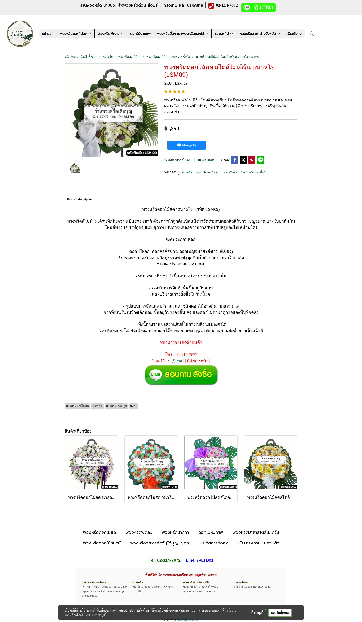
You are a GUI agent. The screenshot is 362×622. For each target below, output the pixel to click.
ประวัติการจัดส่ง (214, 543)
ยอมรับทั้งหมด (280, 612)
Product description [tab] (80, 199)
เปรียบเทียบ (208, 160)
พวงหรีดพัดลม (109, 33)
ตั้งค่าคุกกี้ (257, 612)
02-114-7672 (227, 5)
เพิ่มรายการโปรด (178, 160)
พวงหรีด (187, 172)
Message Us (188, 145)
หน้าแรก (48, 33)
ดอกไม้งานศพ (140, 33)
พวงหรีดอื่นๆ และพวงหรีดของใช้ (181, 33)
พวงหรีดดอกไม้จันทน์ (102, 543)
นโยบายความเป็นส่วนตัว (258, 543)
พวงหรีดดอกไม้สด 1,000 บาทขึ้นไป (245, 172)
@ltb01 (178, 360)
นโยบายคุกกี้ (99, 615)
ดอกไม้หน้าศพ (210, 532)
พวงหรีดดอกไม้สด (74, 33)
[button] (312, 34)
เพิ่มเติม (293, 33)
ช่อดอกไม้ (222, 33)
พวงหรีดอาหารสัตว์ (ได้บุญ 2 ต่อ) (160, 543)
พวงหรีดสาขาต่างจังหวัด (258, 33)
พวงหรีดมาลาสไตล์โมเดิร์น (256, 532)
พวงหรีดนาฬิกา (175, 532)
